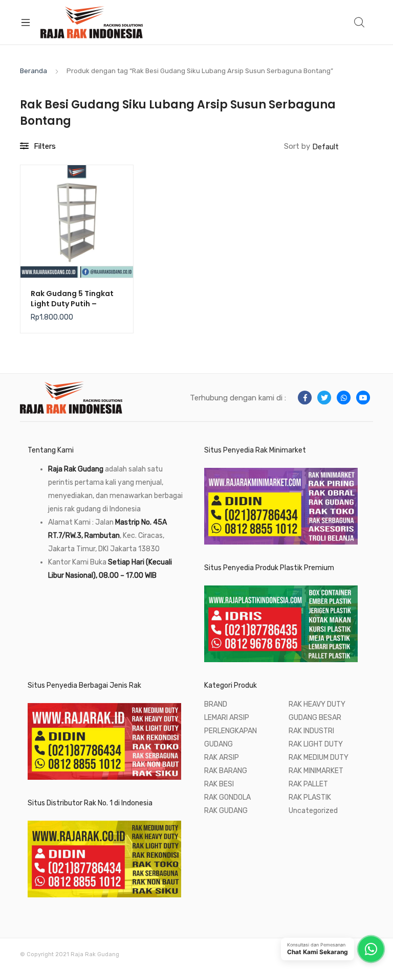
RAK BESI (219, 784)
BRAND (215, 704)
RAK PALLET (308, 784)
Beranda (33, 71)
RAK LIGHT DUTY (316, 744)
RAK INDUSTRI (311, 731)
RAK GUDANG (226, 810)
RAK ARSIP (221, 757)
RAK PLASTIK (310, 797)
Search (359, 22)
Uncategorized (313, 810)
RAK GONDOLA (227, 797)
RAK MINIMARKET (316, 770)
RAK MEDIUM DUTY (318, 757)
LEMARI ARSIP (226, 717)
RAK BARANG (225, 770)
